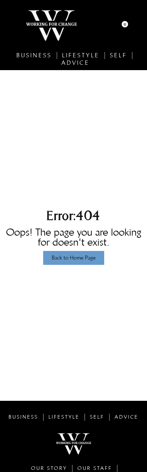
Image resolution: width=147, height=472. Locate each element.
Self (118, 55)
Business (34, 55)
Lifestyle (81, 55)
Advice (75, 62)
